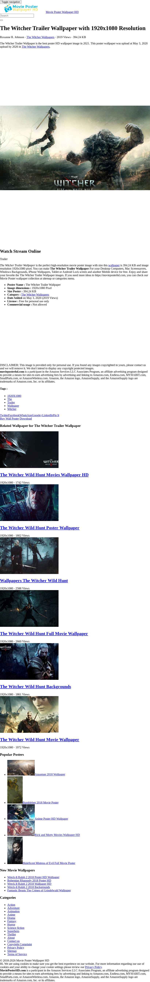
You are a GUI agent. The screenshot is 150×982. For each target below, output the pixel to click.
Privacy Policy (15, 947)
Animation (13, 911)
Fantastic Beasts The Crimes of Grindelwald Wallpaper (39, 890)
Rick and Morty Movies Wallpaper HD (57, 835)
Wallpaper (13, 405)
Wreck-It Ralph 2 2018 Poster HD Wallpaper (33, 877)
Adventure (13, 908)
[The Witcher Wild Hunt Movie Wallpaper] (29, 731)
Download (26, 418)
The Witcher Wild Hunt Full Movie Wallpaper (44, 633)
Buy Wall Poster (9, 418)
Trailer (11, 402)
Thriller (11, 934)
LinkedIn (47, 415)
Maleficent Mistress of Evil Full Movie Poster (49, 863)
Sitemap (12, 950)
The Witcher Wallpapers (40, 37)
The (9, 399)
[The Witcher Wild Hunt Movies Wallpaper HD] (29, 467)
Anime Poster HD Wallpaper (51, 818)
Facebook (14, 415)
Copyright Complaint (19, 944)
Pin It (56, 415)
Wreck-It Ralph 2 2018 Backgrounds (28, 887)
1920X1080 (14, 395)
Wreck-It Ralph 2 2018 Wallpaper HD (29, 883)
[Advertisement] (75, 77)
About (11, 937)
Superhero (13, 931)
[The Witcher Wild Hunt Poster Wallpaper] (29, 520)
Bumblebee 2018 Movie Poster (41, 802)
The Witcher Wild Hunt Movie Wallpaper (39, 739)
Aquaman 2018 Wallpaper (50, 774)
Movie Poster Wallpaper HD (62, 12)
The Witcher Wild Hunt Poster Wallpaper (39, 527)
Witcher (11, 409)
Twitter (4, 415)
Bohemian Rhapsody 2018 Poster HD (29, 880)
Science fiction (15, 927)
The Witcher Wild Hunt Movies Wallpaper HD (44, 474)
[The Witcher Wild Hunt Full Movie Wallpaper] (29, 625)
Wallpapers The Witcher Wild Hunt (34, 580)
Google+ (37, 415)
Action (11, 904)
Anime (11, 914)
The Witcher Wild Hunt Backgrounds (35, 686)
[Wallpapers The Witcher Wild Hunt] (29, 573)
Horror (11, 924)
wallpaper (114, 265)
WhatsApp (26, 415)
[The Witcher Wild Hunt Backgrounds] (29, 678)
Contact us (13, 941)
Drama (11, 917)
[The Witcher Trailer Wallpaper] (75, 148)
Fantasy (11, 921)
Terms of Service (17, 954)
